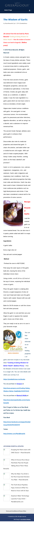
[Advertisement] (17, 538)
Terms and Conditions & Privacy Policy (16, 511)
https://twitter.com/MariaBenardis (14, 433)
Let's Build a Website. (26, 519)
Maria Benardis (9, 23)
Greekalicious (23, 23)
